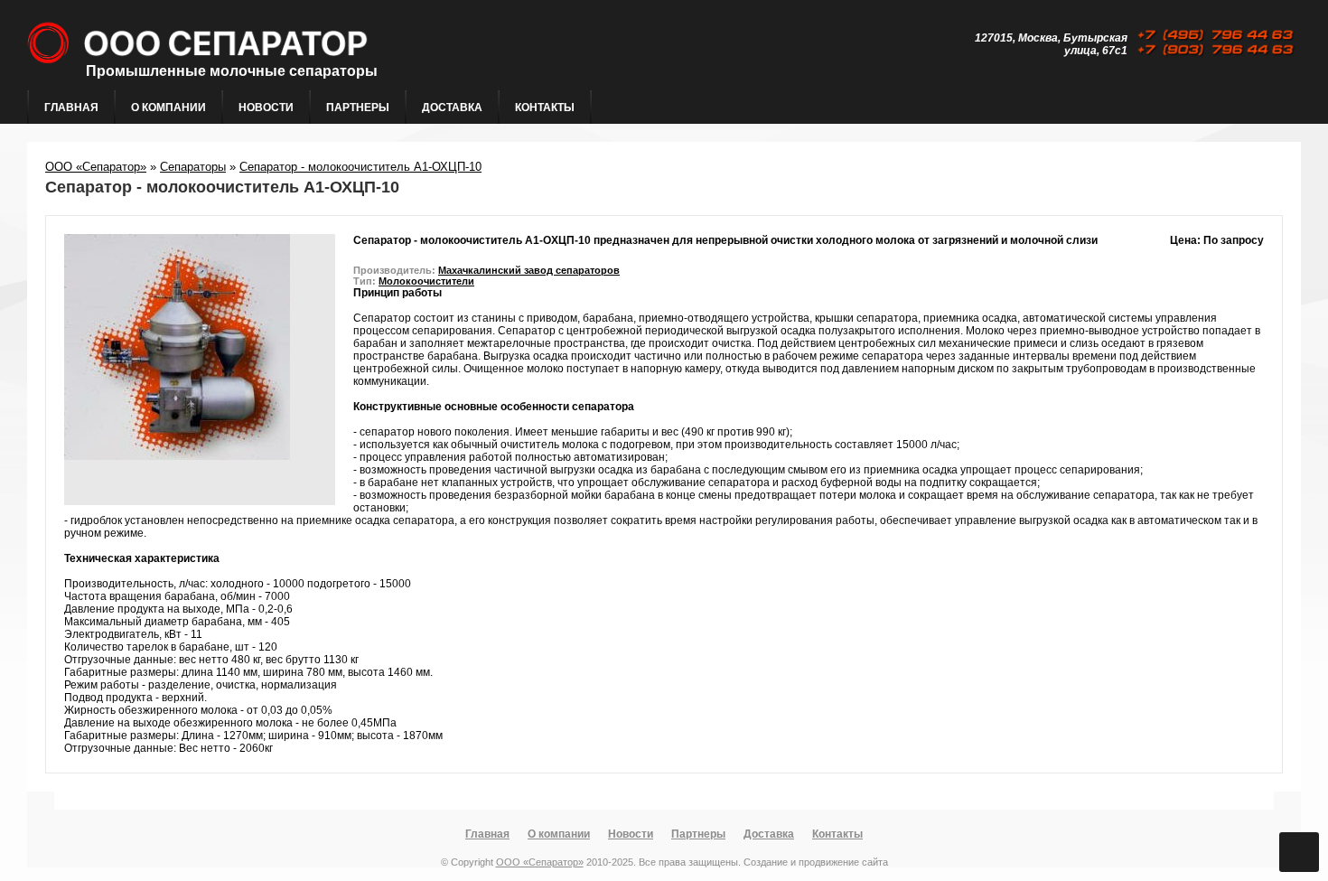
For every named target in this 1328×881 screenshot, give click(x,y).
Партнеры (357, 107)
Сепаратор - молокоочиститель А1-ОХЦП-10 (360, 166)
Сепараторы (193, 166)
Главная (71, 107)
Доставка (452, 107)
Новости (266, 107)
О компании (168, 107)
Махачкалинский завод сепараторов (529, 270)
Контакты (545, 107)
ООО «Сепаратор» (95, 166)
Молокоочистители (426, 281)
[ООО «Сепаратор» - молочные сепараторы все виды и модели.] (319, 82)
